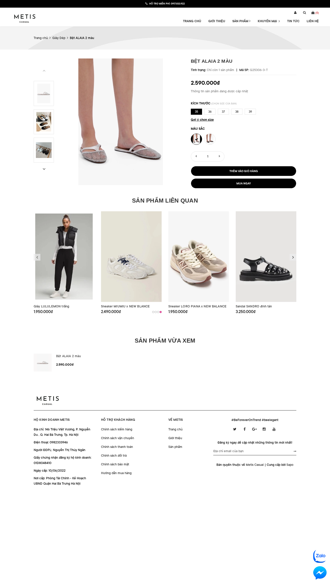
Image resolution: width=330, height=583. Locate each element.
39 (250, 111)
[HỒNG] (161, 312)
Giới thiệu (216, 21)
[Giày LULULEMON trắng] (64, 256)
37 (223, 111)
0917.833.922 (178, 3)
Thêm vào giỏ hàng (243, 171)
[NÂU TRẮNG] (158, 312)
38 (236, 111)
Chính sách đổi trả (114, 455)
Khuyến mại (268, 21)
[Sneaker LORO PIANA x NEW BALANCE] (198, 256)
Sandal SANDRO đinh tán (254, 306)
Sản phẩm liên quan (165, 200)
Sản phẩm (240, 21)
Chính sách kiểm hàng (116, 429)
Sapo (289, 464)
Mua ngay (243, 183)
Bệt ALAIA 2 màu (68, 356)
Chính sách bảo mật (115, 464)
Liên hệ (313, 21)
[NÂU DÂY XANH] (156, 312)
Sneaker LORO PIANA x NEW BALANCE (197, 306)
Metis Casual (255, 464)
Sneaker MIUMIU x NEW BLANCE (125, 306)
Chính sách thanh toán (117, 447)
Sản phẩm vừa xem (165, 340)
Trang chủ (192, 21)
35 (196, 111)
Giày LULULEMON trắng (51, 306)
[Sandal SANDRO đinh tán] (266, 256)
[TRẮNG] (153, 312)
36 (209, 111)
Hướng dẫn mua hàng (116, 473)
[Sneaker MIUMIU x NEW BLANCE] (131, 256)
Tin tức (293, 21)
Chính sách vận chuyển (117, 438)
